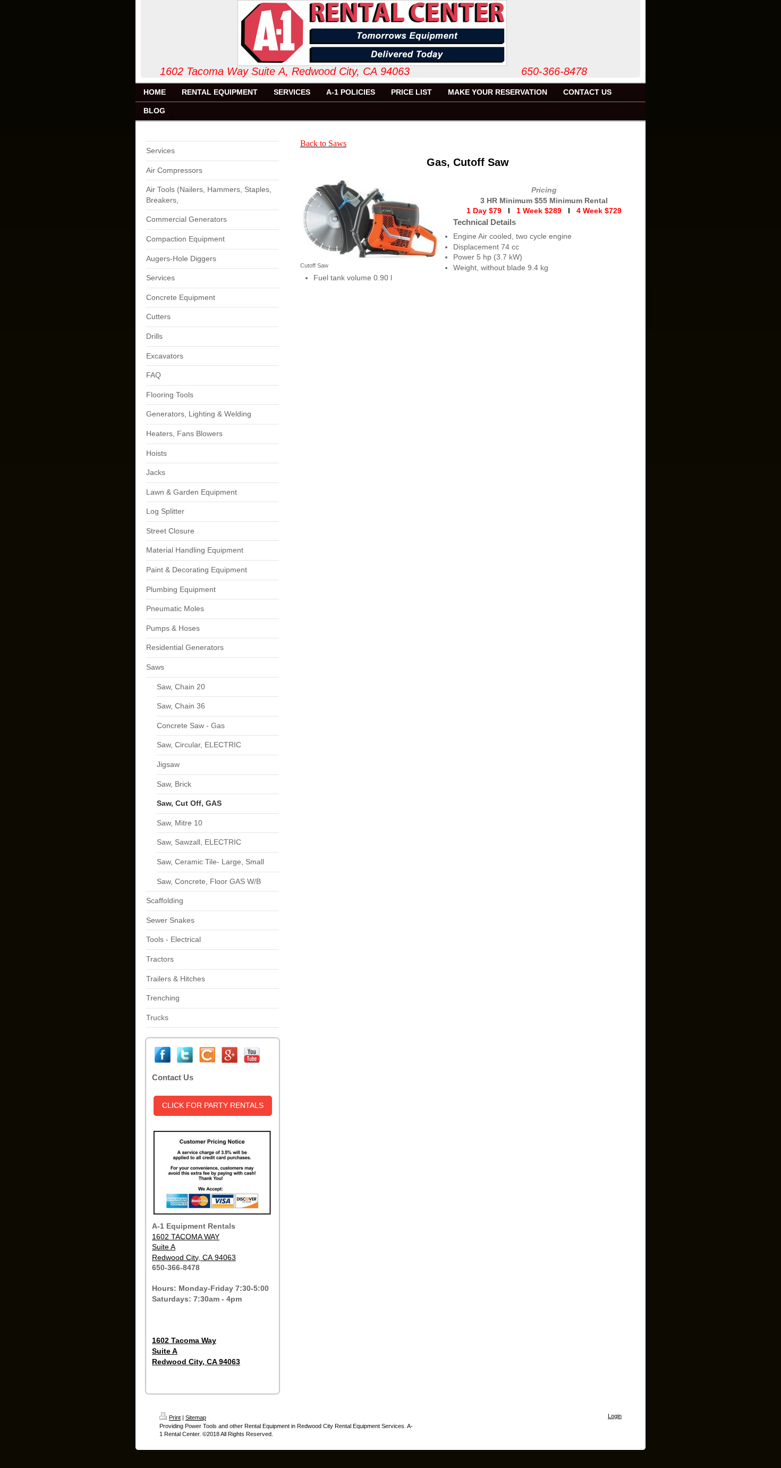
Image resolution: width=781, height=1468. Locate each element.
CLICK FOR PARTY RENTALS (213, 1105)
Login (615, 1416)
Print (175, 1417)
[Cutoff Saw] (371, 218)
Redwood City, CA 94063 (194, 1257)
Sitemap (195, 1417)
